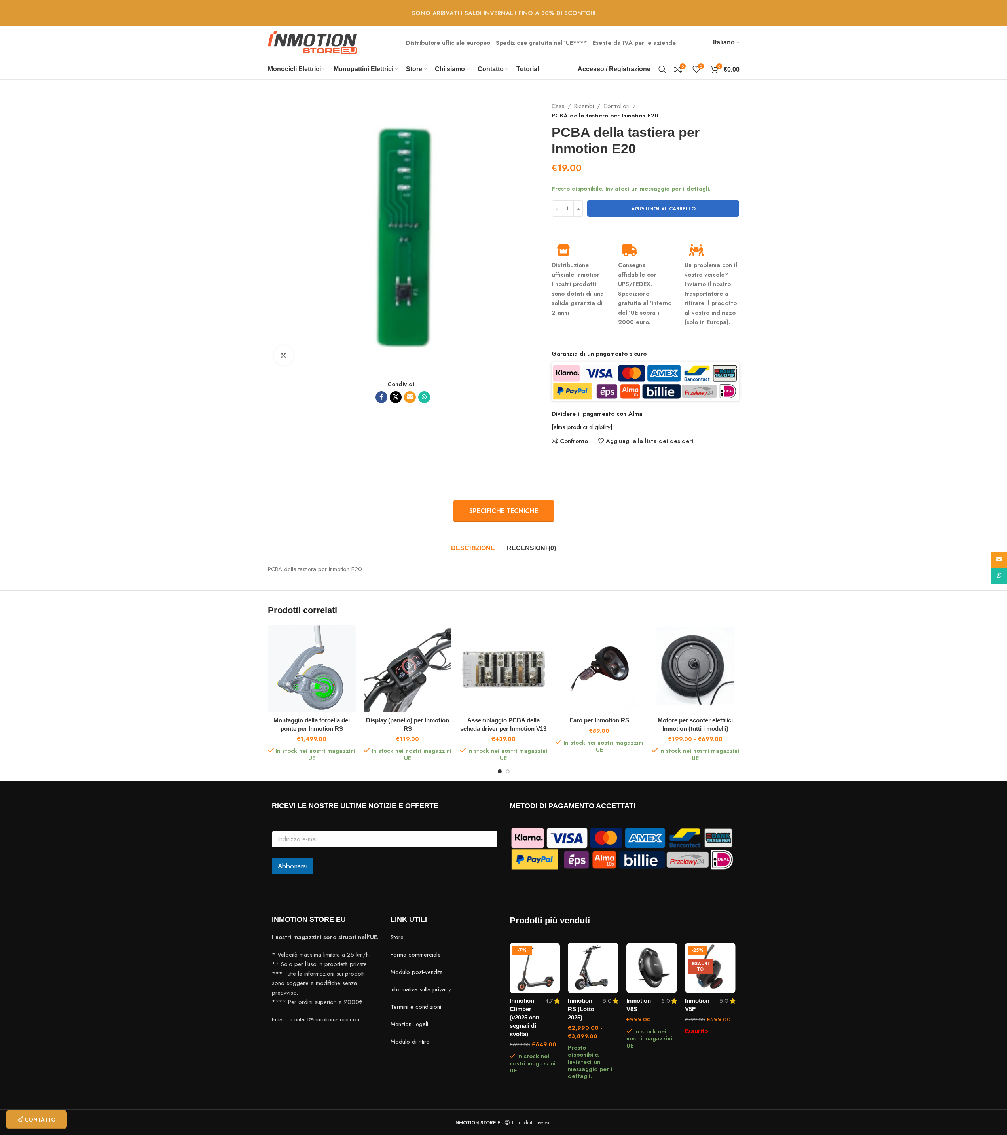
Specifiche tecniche (503, 510)
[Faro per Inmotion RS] (599, 668)
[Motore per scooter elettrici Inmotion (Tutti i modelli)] (695, 668)
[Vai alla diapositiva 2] (508, 771)
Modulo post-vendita (417, 972)
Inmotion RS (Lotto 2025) (581, 1009)
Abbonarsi (292, 866)
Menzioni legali (409, 1024)
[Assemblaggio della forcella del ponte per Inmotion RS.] (312, 668)
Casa (558, 106)
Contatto (40, 1120)
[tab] (473, 548)
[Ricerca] (662, 69)
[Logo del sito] (312, 42)
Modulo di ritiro (410, 1041)
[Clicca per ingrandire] (284, 355)
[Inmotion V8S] (651, 968)
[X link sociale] (396, 397)
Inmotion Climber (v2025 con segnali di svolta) (524, 1017)
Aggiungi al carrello (663, 208)
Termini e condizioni (416, 1006)
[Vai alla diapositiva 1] (500, 771)
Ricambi (584, 106)
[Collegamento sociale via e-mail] (410, 397)
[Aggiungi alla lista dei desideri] (550, 952)
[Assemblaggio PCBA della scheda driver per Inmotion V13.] (503, 668)
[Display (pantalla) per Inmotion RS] (407, 668)
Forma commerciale (416, 954)
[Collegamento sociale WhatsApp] (424, 397)
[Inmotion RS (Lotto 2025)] (593, 968)
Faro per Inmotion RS (599, 720)
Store (397, 937)
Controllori (616, 106)
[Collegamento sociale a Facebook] (381, 397)
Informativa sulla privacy (421, 989)
